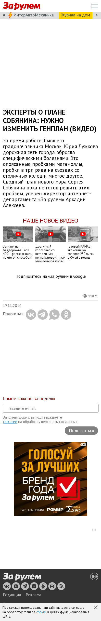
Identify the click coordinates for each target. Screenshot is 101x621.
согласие (10, 421)
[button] (96, 607)
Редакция (12, 594)
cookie (41, 612)
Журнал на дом (75, 15)
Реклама (33, 594)
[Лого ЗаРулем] (21, 6)
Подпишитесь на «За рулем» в (50, 276)
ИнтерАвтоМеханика (33, 15)
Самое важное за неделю (29, 398)
